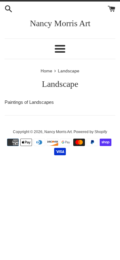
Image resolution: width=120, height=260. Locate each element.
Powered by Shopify (90, 132)
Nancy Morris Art (60, 23)
